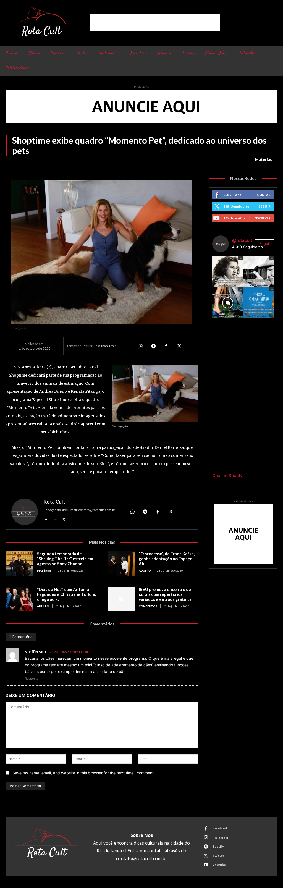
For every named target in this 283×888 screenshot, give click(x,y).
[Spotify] (205, 846)
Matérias (263, 159)
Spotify (218, 846)
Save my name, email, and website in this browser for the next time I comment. (83, 773)
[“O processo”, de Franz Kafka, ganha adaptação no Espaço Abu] (121, 563)
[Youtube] (205, 865)
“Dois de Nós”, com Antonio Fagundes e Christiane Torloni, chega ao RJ (66, 594)
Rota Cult (54, 502)
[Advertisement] (155, 22)
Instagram (220, 837)
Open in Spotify (227, 475)
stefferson (35, 651)
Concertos (148, 606)
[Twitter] (178, 346)
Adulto (145, 570)
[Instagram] (55, 519)
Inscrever (262, 218)
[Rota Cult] (24, 512)
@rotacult (242, 240)
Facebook (220, 828)
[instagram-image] (227, 271)
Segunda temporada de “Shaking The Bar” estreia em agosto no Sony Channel (65, 558)
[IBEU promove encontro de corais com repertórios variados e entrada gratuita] (121, 599)
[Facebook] (165, 346)
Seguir (265, 206)
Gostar (264, 195)
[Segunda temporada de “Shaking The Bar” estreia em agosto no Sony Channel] (19, 563)
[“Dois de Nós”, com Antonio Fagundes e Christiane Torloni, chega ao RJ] (19, 599)
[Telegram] (153, 346)
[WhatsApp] (140, 346)
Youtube (219, 865)
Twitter (218, 855)
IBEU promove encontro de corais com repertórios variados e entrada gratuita (165, 594)
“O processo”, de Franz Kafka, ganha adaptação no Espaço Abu (167, 558)
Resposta (31, 678)
